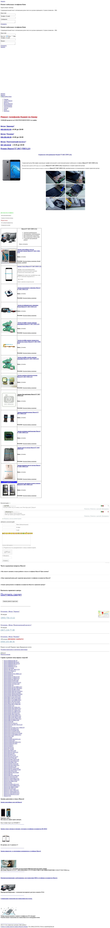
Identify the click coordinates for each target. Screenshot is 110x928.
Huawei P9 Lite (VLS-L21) (11, 756)
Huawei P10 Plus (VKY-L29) (11, 759)
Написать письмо (5, 654)
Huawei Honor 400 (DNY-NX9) (12, 695)
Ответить (86, 509)
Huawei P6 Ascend (9, 748)
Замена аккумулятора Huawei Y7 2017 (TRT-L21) (28, 448)
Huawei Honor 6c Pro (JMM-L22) (13, 673)
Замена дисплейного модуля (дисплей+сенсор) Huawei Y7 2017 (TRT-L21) (28, 251)
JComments (107, 562)
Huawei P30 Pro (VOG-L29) (11, 768)
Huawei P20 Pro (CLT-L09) (11, 764)
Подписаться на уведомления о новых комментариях (20, 547)
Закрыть (3, 1)
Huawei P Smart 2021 (9, 740)
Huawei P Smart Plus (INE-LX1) (12, 742)
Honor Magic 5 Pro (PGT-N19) (12, 701)
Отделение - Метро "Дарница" (10, 611)
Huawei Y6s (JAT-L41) (10, 788)
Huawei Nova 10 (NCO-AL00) (12, 732)
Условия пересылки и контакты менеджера (14, 649)
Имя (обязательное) (22, 524)
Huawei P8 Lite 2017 (9, 753)
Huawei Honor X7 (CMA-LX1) (12, 710)
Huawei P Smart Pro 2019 (10, 743)
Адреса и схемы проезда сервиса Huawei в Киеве (14, 926)
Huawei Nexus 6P (8, 721)
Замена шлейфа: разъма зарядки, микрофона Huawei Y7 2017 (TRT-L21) (28, 323)
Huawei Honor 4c (8, 672)
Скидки (6, 108)
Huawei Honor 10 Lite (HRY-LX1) (13, 687)
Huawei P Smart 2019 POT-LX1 (12, 739)
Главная (6, 99)
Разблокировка (8, 105)
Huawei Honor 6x (8, 675)
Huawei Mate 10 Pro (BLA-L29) (12, 717)
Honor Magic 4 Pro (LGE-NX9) (12, 698)
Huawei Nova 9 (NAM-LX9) (11, 730)
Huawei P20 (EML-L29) (10, 762)
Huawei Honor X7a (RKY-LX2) (12, 711)
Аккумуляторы (8, 106)
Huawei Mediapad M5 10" (11, 660)
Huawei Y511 (7, 795)
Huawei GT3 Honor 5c (10, 671)
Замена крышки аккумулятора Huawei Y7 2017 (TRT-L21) (28, 466)
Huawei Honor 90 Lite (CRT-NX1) (13, 688)
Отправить (4, 24)
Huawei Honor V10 (9, 705)
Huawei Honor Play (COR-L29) (12, 704)
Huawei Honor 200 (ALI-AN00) (12, 692)
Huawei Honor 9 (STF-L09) (11, 681)
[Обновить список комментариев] (10, 503)
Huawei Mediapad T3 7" (10, 665)
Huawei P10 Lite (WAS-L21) (11, 761)
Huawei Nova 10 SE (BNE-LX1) (12, 734)
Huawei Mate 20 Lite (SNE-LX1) (12, 719)
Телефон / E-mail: (5, 16)
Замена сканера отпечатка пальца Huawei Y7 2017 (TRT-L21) (27, 376)
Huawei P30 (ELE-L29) (10, 766)
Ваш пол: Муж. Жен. (8, 36)
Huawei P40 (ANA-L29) (10, 771)
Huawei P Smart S (8, 745)
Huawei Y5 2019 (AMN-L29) (11, 780)
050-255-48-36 (6, 137)
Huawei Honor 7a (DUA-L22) (12, 676)
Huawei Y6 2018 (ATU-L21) (11, 784)
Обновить (6, 555)
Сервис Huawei (8, 100)
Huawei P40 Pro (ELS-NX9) (11, 772)
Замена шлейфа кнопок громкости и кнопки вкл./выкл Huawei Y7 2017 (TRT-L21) (29, 342)
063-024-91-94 (6, 129)
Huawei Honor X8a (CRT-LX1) (12, 714)
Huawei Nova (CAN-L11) (10, 723)
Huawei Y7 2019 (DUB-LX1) (11, 793)
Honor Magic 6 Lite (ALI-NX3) (12, 703)
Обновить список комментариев (12, 518)
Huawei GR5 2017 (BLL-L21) (12, 669)
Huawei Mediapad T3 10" (10, 666)
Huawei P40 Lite (8, 774)
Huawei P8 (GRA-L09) (10, 750)
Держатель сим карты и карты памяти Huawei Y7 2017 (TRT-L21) (28, 484)
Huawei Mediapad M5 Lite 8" (11, 662)
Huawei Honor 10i (8, 685)
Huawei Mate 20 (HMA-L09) (11, 720)
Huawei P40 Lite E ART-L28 (11, 775)
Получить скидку (11, 594)
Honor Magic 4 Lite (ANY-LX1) (12, 697)
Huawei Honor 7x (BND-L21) (12, 678)
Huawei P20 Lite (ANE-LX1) (11, 765)
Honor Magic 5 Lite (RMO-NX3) (12, 700)
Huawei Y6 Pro (8, 782)
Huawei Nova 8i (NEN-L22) (11, 729)
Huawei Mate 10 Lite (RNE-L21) (12, 716)
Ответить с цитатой (95, 509)
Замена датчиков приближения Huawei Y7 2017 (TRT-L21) (28, 432)
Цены (5, 109)
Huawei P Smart (8, 737)
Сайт (17, 530)
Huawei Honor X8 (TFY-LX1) (12, 713)
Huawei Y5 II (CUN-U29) (10, 777)
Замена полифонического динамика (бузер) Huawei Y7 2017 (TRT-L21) (27, 306)
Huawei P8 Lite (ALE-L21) (11, 752)
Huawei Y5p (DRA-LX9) (10, 781)
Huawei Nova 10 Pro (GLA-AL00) (13, 733)
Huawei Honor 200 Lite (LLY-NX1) (13, 691)
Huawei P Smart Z (8, 746)
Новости (6, 102)
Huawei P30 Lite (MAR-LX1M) (12, 769)
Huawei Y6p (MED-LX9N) (11, 787)
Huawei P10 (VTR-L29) (10, 758)
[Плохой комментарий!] (103, 505)
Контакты (6, 111)
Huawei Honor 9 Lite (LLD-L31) (12, 682)
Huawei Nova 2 (8, 726)
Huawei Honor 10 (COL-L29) (11, 684)
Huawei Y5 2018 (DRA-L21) (11, 778)
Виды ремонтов (8, 103)
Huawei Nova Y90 (9, 736)
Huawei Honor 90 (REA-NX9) (12, 689)
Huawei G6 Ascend (9, 668)
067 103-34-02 (6, 145)
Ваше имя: (3, 13)
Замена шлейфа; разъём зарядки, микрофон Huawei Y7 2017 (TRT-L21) (28, 358)
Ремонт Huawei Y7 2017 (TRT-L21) (15, 148)
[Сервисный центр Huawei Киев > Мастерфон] (6, 96)
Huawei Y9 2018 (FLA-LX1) (11, 794)
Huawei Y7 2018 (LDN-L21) (11, 791)
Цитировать (105, 509)
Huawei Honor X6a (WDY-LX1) (12, 708)
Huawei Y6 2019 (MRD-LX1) (12, 785)
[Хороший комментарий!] (101, 505)
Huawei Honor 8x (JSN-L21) (11, 679)
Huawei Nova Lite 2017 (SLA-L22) (13, 724)
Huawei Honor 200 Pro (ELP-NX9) (13, 694)
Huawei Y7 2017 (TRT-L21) (11, 790)
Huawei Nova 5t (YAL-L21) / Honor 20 (14, 727)
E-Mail (18, 527)
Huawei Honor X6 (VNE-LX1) (12, 707)
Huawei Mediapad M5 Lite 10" (12, 663)
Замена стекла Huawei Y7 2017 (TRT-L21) (29, 266)
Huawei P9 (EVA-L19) (10, 755)
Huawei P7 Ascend (9, 749)
